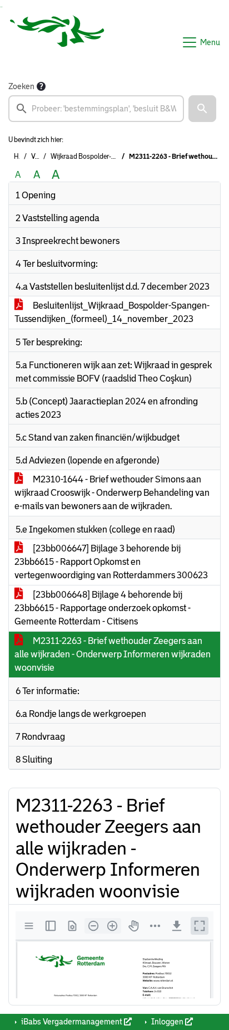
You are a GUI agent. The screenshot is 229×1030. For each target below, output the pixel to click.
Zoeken (21, 86)
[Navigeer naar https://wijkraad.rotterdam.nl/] (57, 42)
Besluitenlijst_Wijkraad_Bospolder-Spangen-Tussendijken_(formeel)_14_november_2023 (112, 312)
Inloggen (167, 1021)
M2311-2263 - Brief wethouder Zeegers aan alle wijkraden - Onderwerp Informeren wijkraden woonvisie (112, 654)
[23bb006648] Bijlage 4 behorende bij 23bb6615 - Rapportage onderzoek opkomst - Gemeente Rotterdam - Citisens (102, 608)
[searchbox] (96, 108)
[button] (202, 108)
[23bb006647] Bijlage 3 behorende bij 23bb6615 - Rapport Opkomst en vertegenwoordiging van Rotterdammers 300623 (111, 562)
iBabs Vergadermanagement (71, 1021)
